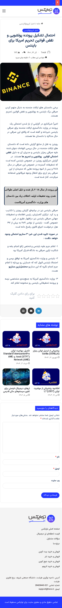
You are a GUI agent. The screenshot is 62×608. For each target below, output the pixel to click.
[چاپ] (23, 311)
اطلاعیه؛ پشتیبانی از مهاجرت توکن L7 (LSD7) (46, 390)
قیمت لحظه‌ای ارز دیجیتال (48, 533)
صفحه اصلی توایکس (50, 529)
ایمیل (56, 468)
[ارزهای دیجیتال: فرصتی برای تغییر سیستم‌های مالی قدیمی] (16, 376)
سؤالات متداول (53, 538)
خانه (39, 23)
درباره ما (56, 543)
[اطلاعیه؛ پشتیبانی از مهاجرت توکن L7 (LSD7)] (45, 376)
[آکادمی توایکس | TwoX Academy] (40, 11)
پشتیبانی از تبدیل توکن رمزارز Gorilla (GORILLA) (46, 352)
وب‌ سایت (55, 480)
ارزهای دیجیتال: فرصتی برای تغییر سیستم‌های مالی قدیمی (16, 390)
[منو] (4, 12)
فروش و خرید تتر (52, 556)
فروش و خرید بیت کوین (49, 551)
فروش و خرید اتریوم (51, 566)
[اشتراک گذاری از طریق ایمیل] (31, 311)
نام (57, 457)
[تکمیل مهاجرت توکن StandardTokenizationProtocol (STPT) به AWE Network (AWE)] (16, 339)
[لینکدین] (38, 311)
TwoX (43, 52)
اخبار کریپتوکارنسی (27, 23)
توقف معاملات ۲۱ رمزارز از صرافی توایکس (36, 2)
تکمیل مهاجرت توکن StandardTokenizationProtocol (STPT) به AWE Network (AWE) (16, 355)
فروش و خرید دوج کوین (49, 561)
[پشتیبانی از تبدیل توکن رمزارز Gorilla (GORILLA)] (45, 339)
